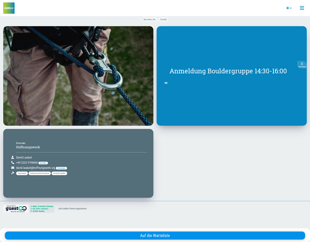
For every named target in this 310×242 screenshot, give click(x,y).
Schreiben (61, 168)
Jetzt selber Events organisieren (72, 208)
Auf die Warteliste (155, 235)
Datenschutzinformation (39, 173)
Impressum (22, 173)
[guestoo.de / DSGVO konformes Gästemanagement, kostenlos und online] (29, 211)
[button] (22, 173)
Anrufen (43, 163)
